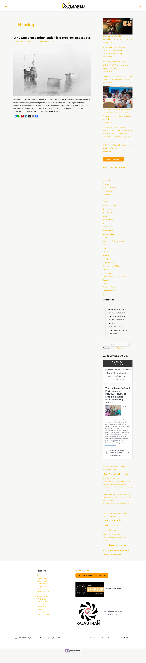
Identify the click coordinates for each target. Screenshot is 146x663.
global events (127, 494)
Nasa (120, 534)
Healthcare (107, 213)
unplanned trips (117, 554)
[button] (140, 5)
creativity (122, 481)
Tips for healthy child (42, 583)
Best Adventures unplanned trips (115, 466)
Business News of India (109, 478)
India (27, 41)
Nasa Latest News (109, 538)
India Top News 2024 (108, 510)
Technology (107, 273)
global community (107, 494)
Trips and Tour (108, 287)
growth (129, 497)
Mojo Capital (114, 534)
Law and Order (109, 234)
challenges (119, 478)
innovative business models (122, 510)
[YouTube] (88, 571)
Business (106, 195)
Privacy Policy (42, 612)
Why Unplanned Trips (42, 581)
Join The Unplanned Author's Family (92, 575)
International (108, 227)
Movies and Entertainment (113, 241)
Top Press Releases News (116, 550)
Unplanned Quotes (42, 591)
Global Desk (107, 151)
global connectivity (118, 494)
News (105, 245)
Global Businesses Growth (111, 491)
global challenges (125, 491)
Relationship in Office (111, 266)
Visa (104, 294)
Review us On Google (42, 614)
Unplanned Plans (107, 554)
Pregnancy (107, 255)
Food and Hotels (109, 205)
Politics (105, 252)
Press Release (108, 262)
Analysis (106, 184)
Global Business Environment (122, 488)
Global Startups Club (118, 497)
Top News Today (115, 545)
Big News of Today (116, 473)
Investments (108, 230)
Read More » (18, 122)
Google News (42, 576)
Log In (42, 604)
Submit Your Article (113, 159)
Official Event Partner (113, 589)
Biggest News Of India (109, 469)
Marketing (107, 238)
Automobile (107, 191)
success (118, 541)
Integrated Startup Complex (110, 513)
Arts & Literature (109, 188)
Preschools (107, 259)
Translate (120, 348)
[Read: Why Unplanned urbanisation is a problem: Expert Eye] (52, 70)
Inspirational (107, 223)
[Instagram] (84, 571)
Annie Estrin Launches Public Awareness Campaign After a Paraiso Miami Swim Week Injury (117, 50)
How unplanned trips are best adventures (114, 503)
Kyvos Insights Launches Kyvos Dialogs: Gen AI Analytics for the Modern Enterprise (115, 65)
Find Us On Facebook (114, 167)
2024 (104, 466)
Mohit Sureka (106, 534)
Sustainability (124, 541)
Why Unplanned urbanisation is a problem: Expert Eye (52, 38)
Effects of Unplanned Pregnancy (111, 484)
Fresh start (123, 484)
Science (106, 270)
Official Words (108, 248)
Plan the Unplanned (109, 541)
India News (106, 507)
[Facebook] (76, 571)
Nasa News (121, 538)
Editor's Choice (108, 202)
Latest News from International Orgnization (114, 525)
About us (42, 609)
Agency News (18, 41)
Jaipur (120, 513)
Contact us (42, 607)
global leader (106, 497)
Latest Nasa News (109, 516)
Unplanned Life (35, 41)
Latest (125, 513)
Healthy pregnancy (108, 500)
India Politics (108, 220)
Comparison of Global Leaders (111, 481)
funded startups (107, 488)
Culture (128, 481)
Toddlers (106, 284)
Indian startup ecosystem (117, 507)
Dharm (105, 198)
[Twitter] (80, 571)
